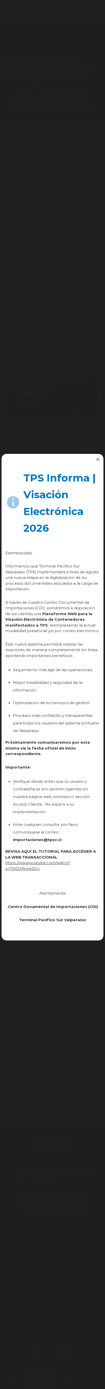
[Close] (97, 459)
